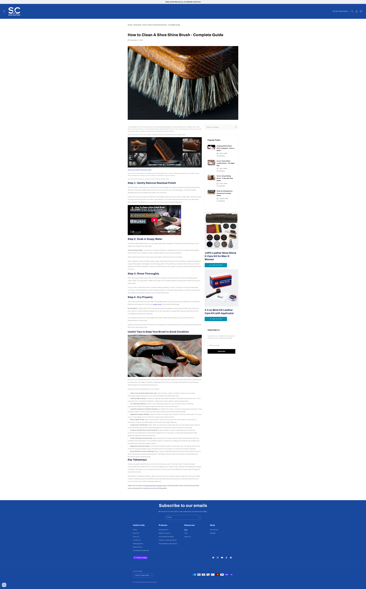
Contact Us (137, 540)
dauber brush (157, 304)
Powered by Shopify (151, 582)
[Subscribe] (199, 517)
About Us (136, 536)
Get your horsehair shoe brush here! (139, 170)
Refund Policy (137, 547)
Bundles (213, 533)
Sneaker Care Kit (164, 533)
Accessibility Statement (141, 550)
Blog (185, 529)
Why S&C (136, 533)
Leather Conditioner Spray (168, 540)
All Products (214, 529)
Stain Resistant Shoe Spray (168, 543)
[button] (4, 11)
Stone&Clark (141, 582)
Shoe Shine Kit (163, 529)
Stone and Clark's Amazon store (155, 485)
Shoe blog (137, 25)
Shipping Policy (138, 543)
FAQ (185, 533)
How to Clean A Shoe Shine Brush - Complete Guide (161, 25)
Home (130, 25)
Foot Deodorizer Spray (166, 536)
